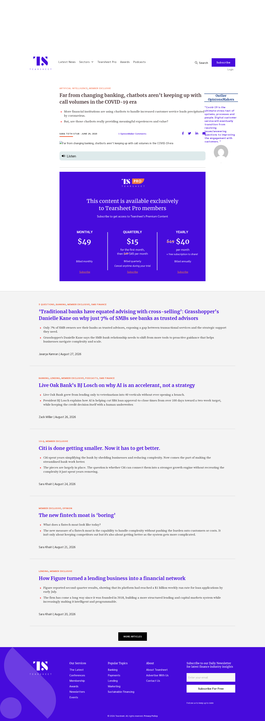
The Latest (76, 669)
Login (230, 69)
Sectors (84, 61)
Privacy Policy (151, 715)
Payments (114, 675)
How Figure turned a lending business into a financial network (112, 578)
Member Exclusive (100, 88)
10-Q (41, 441)
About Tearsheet (157, 669)
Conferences (77, 675)
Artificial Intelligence (73, 88)
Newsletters (77, 691)
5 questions (46, 304)
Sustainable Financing (121, 691)
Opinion (67, 508)
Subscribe (223, 62)
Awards (125, 61)
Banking (61, 304)
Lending (55, 378)
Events (73, 697)
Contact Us (153, 680)
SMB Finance (99, 304)
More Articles (132, 636)
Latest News (67, 61)
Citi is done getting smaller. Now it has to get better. (99, 448)
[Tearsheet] (40, 63)
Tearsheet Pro (107, 61)
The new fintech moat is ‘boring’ (77, 515)
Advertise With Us (157, 675)
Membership (77, 680)
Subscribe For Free (211, 688)
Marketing (114, 686)
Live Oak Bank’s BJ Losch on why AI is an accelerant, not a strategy (117, 385)
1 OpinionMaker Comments (132, 133)
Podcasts (139, 61)
